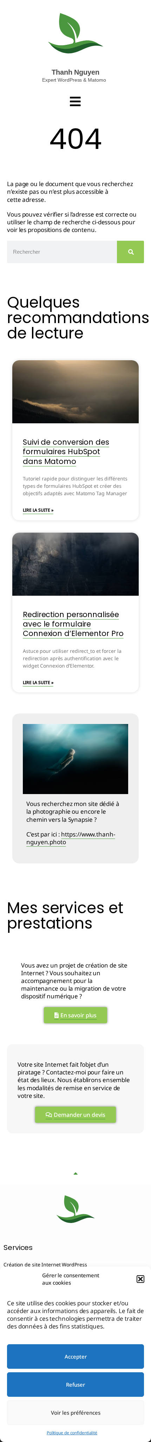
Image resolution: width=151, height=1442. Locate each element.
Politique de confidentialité (72, 1433)
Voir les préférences (75, 1412)
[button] (140, 1279)
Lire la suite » (38, 510)
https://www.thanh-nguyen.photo (70, 838)
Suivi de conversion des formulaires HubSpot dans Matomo (66, 451)
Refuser (75, 1384)
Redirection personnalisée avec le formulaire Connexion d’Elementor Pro (73, 624)
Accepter (76, 1356)
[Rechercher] (130, 252)
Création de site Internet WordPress (45, 1264)
